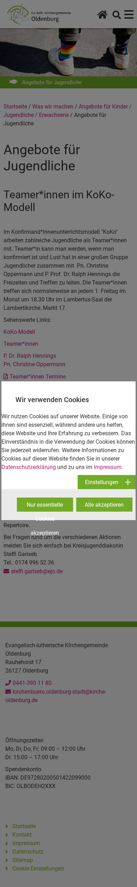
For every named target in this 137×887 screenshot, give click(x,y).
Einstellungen (101, 482)
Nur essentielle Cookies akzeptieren (45, 506)
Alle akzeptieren (104, 504)
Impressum (108, 467)
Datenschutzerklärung (28, 467)
